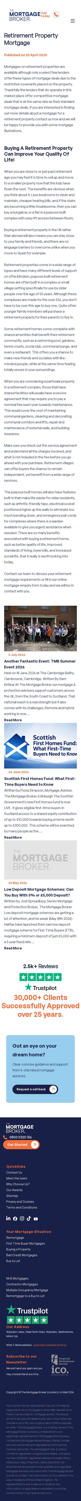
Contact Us (14, 1172)
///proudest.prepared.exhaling (49, 1345)
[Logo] (23, 16)
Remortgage (15, 1237)
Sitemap (12, 1196)
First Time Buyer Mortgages (25, 1243)
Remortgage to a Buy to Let (25, 1296)
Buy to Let (13, 1261)
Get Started (17, 1145)
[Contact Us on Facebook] (16, 1219)
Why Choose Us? (18, 1184)
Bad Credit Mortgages (21, 1255)
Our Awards (14, 1190)
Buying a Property (18, 1249)
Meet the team (16, 1178)
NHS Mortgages (17, 1278)
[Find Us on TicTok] (30, 1219)
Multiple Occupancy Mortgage (27, 1290)
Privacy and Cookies (20, 1201)
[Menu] (73, 20)
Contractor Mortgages (22, 1284)
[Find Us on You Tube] (37, 1219)
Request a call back (31, 1089)
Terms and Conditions (21, 1207)
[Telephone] (56, 14)
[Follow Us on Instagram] (23, 1219)
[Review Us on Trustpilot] (27, 1314)
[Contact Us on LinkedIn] (9, 1219)
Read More (13, 720)
